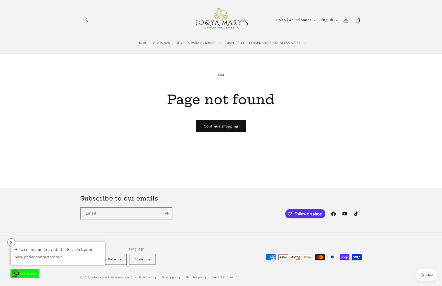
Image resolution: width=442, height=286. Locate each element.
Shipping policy (196, 277)
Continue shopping (221, 126)
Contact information (225, 277)
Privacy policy (170, 277)
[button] (86, 20)
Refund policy (147, 277)
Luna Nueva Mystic (120, 277)
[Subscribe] (166, 213)
